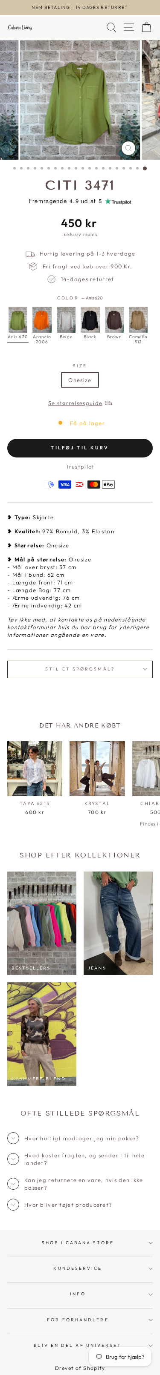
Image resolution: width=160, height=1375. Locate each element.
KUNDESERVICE (77, 1268)
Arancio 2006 (41, 319)
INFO (77, 1294)
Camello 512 (138, 319)
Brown (114, 319)
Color (80, 298)
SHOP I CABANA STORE (78, 1243)
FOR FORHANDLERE (77, 1320)
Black (90, 319)
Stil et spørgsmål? (80, 669)
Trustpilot (80, 466)
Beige (66, 319)
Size (80, 365)
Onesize (79, 380)
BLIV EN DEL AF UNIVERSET (78, 1345)
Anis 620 (18, 319)
